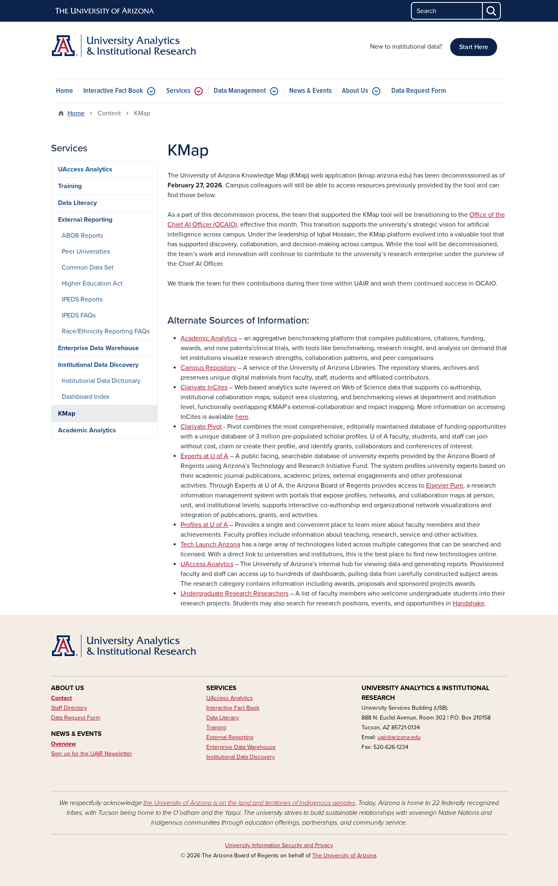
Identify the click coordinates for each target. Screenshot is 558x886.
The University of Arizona (344, 855)
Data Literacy (77, 203)
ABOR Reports (82, 236)
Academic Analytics (87, 430)
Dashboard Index (85, 397)
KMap (66, 413)
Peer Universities (86, 251)
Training (70, 186)
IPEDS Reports (82, 299)
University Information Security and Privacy (279, 845)
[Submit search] (492, 11)
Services (178, 91)
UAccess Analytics (85, 169)
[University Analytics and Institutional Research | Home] (123, 45)
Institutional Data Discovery (98, 365)
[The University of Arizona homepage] (105, 11)
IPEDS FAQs (79, 315)
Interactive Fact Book (113, 91)
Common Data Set (88, 267)
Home (64, 91)
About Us (355, 91)
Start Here (473, 47)
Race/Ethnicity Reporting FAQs (106, 331)
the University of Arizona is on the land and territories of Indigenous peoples (249, 803)
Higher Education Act (92, 283)
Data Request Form (418, 91)
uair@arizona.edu (399, 737)
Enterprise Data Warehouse (98, 348)
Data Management (240, 91)
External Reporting (85, 220)
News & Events (310, 91)
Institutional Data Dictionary (101, 381)
